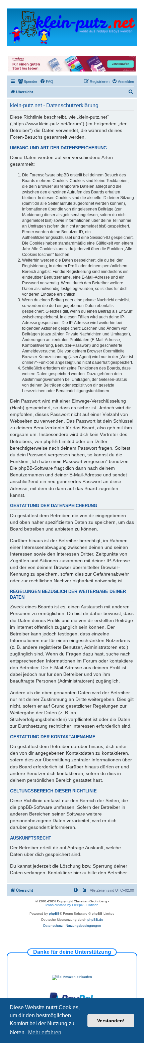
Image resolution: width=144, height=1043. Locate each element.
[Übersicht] (72, 27)
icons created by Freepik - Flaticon (72, 905)
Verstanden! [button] (111, 1020)
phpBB (54, 913)
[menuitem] (28, 82)
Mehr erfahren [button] (44, 1032)
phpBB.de (95, 919)
